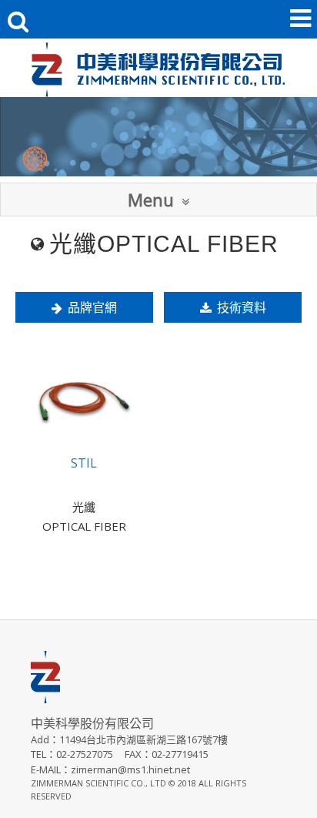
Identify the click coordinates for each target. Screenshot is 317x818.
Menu (151, 199)
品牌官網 (92, 307)
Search (22, 21)
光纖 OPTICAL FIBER (84, 517)
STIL (84, 463)
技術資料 (241, 307)
